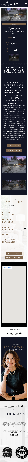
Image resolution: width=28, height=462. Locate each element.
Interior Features (14, 221)
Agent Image (14, 432)
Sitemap (9, 431)
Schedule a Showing (13, 258)
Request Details (13, 253)
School (14, 235)
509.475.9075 (14, 409)
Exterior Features (14, 228)
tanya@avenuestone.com (14, 411)
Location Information (14, 213)
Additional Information (14, 241)
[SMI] (7, 333)
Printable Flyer (13, 150)
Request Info (13, 145)
